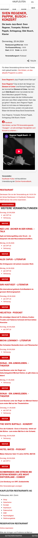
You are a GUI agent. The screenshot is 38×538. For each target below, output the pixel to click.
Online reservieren (6, 528)
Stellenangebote (9, 518)
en (32, 2)
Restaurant (5, 8)
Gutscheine (7, 502)
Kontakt (6, 505)
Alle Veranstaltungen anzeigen (11, 486)
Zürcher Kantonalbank (23, 181)
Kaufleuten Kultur (8, 178)
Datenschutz (7, 510)
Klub (14, 8)
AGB (5, 513)
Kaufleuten (19, 1)
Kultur (23, 8)
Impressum (7, 507)
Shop (5, 499)
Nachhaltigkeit (8, 515)
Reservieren (8, 204)
